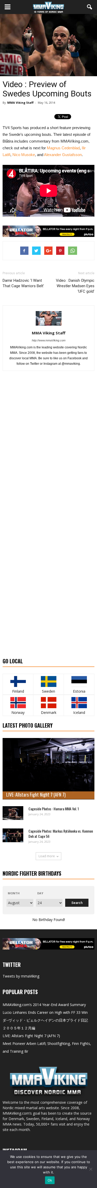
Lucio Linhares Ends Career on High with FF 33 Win (45, 1012)
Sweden (48, 691)
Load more (47, 856)
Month (14, 893)
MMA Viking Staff (20, 102)
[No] (90, 1169)
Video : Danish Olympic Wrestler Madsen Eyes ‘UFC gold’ (75, 286)
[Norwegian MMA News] (18, 702)
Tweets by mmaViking (21, 976)
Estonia (79, 691)
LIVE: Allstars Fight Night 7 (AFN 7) (36, 794)
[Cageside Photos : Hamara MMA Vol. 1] (13, 813)
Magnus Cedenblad (63, 148)
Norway (18, 712)
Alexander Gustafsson (63, 154)
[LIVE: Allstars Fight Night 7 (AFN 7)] (48, 768)
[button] (90, 7)
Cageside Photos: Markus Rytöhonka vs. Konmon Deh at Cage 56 (60, 833)
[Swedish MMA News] (18, 681)
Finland (18, 691)
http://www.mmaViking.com (48, 340)
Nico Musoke (23, 154)
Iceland (79, 712)
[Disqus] (48, 448)
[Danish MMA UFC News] (48, 702)
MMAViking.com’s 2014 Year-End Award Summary (44, 1004)
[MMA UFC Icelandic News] (79, 702)
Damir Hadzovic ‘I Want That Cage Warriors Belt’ (23, 283)
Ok (50, 1180)
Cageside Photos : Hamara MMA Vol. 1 (53, 808)
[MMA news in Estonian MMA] (79, 681)
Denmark (48, 712)
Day (40, 893)
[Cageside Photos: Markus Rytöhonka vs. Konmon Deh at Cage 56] (13, 835)
